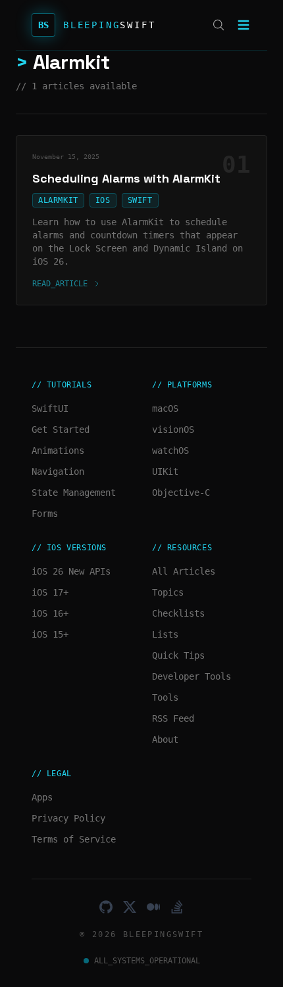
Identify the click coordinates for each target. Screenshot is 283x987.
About (165, 739)
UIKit (165, 471)
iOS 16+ (50, 613)
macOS (165, 408)
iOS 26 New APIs (71, 571)
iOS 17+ (50, 592)
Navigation (58, 471)
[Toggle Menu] (243, 25)
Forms (45, 513)
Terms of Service (74, 839)
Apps (42, 797)
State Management (74, 492)
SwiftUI (50, 408)
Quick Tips (178, 655)
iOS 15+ (50, 634)
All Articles (183, 571)
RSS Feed (173, 718)
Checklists (178, 613)
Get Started (61, 429)
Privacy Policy (68, 818)
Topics (168, 592)
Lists (165, 634)
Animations (58, 450)
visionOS (173, 429)
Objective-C (181, 492)
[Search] (218, 25)
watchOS (170, 450)
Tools (165, 697)
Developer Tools (191, 676)
